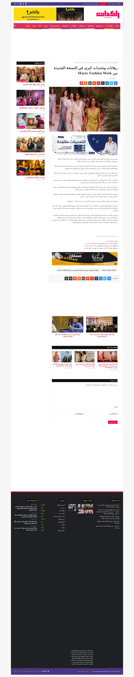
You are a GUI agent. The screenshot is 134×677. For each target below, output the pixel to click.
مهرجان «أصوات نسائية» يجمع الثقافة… (31, 108)
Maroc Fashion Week (108, 270)
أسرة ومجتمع (99, 25)
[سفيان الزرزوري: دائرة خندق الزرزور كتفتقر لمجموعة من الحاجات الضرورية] (72, 577)
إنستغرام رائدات (91, 243)
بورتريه (45, 25)
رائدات (37, 671)
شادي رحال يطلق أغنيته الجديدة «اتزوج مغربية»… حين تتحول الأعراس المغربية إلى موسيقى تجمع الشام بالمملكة (107, 511)
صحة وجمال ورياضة (55, 25)
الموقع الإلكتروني (79, 413)
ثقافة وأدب (73, 25)
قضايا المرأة (91, 25)
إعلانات (15, 671)
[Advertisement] (67, 43)
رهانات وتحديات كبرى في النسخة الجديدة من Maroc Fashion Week (78, 270)
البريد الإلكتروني (113, 413)
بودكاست (28, 25)
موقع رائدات (110, 241)
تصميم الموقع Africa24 (83, 671)
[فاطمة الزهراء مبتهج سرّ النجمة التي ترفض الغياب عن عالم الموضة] (62, 356)
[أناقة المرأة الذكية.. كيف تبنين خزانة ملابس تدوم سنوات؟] (85, 356)
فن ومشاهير (82, 25)
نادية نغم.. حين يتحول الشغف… (34, 154)
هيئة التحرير (32, 671)
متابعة (34, 25)
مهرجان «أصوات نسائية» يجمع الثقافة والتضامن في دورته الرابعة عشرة (81, 4)
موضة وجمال (65, 25)
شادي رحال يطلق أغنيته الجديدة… (33, 84)
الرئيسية (117, 25)
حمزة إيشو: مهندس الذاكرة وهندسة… (32, 131)
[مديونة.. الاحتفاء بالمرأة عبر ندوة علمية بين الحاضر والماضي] (89, 511)
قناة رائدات (88, 248)
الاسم (116, 407)
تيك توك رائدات (89, 246)
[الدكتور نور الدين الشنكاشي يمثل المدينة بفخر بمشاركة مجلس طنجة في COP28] (72, 506)
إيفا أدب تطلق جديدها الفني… (34, 177)
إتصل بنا (26, 671)
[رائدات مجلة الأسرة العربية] (107, 14)
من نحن (21, 671)
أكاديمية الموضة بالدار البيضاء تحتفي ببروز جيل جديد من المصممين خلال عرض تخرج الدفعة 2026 (108, 365)
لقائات (39, 25)
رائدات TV (108, 25)
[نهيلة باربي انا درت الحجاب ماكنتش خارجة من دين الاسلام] (81, 506)
